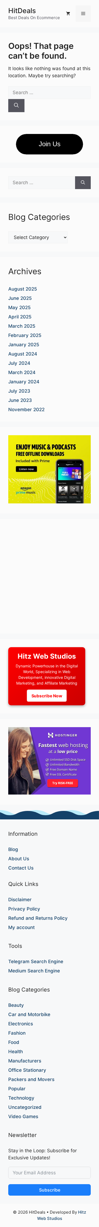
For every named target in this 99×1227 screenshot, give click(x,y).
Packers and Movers (31, 1079)
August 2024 (22, 354)
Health (15, 1051)
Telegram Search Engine (35, 961)
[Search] (16, 105)
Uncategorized (25, 1107)
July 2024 (19, 363)
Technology (21, 1098)
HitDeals (22, 11)
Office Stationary (27, 1070)
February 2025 (25, 335)
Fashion (17, 1033)
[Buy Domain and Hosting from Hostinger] (49, 793)
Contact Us (21, 868)
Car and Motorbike (29, 1014)
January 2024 (23, 381)
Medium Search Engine (34, 971)
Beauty (16, 1005)
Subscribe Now (46, 695)
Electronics (20, 1023)
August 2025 (22, 289)
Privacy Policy (24, 909)
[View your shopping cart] (68, 13)
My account (21, 927)
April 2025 (20, 317)
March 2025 (21, 326)
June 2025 (20, 298)
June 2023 (20, 400)
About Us (18, 858)
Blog (13, 849)
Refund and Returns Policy (38, 918)
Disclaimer (20, 899)
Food (13, 1042)
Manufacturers (24, 1061)
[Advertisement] (49, 576)
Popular (17, 1088)
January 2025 (23, 344)
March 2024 (21, 372)
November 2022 (26, 409)
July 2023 (19, 391)
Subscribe (49, 1190)
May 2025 (19, 307)
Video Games (23, 1116)
